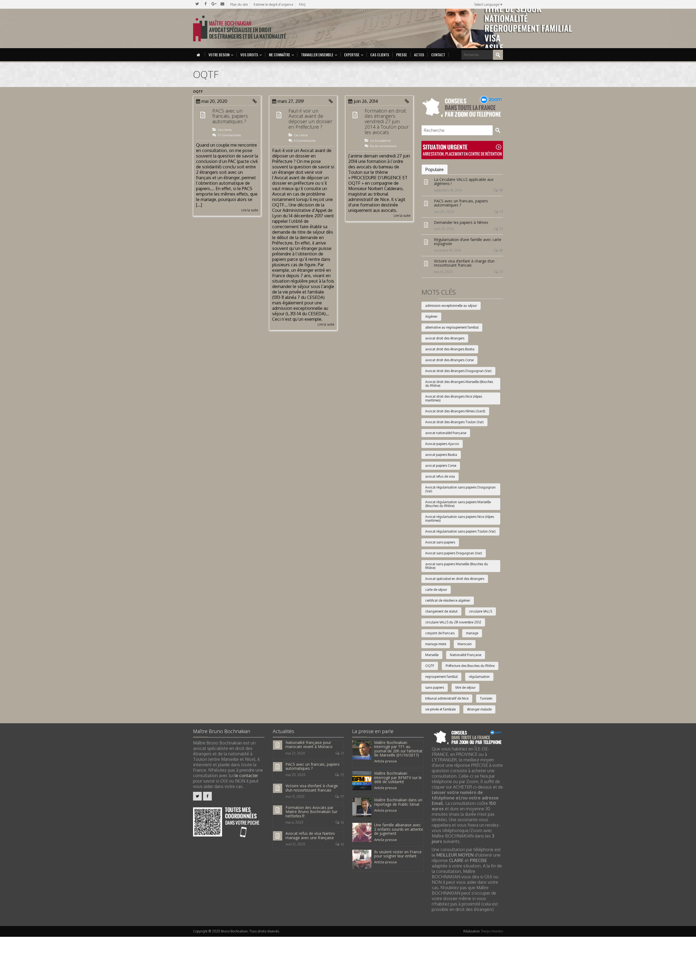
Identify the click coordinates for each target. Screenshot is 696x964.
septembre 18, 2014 (448, 190)
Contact (438, 54)
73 (501, 212)
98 (501, 190)
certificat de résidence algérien (447, 600)
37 (501, 272)
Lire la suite (249, 210)
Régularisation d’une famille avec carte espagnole (467, 241)
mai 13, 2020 (443, 272)
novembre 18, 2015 (447, 250)
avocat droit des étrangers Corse (449, 360)
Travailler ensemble (317, 54)
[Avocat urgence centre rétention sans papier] (462, 149)
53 (501, 229)
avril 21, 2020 (295, 844)
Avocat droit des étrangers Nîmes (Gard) (455, 411)
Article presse (385, 761)
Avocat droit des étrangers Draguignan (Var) (458, 371)
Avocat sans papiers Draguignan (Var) (453, 553)
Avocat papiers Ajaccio (442, 444)
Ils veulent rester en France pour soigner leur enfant (398, 853)
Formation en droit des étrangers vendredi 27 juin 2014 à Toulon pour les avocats (387, 121)
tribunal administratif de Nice (446, 698)
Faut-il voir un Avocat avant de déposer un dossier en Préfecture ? (310, 118)
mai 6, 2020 (294, 822)
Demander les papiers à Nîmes (461, 222)
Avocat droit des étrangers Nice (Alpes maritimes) (453, 398)
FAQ (302, 4)
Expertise (351, 54)
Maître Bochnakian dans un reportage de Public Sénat (398, 802)
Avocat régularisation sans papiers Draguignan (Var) (460, 489)
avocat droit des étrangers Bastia (449, 349)
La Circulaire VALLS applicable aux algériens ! (463, 181)
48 (501, 250)
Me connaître (279, 54)
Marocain (465, 644)
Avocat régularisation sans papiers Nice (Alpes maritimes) (459, 519)
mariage (472, 633)
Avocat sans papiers (440, 542)
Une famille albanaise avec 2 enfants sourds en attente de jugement (398, 829)
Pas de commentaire (383, 146)
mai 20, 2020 (444, 212)
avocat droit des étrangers (444, 338)
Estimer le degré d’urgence (273, 4)
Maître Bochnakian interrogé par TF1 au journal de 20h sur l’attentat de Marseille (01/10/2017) (398, 749)
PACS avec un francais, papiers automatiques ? (230, 116)
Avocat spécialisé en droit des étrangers (454, 579)
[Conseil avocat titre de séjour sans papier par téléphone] (462, 107)
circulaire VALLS (480, 611)
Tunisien (486, 698)
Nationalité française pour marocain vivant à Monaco (309, 744)
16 (342, 822)
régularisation (479, 677)
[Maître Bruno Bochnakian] (239, 28)
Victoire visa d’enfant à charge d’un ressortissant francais (464, 263)
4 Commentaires (304, 141)
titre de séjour (465, 687)
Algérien (431, 316)
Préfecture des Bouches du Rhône (470, 666)
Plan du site (239, 4)
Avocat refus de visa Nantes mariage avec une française (310, 835)
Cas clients (379, 54)
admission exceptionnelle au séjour (451, 306)
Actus (419, 54)
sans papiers (434, 687)
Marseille (432, 655)
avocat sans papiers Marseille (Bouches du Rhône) (456, 566)
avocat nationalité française (445, 433)
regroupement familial (441, 677)
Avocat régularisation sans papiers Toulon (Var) (460, 531)
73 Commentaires (229, 135)
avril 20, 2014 (444, 229)
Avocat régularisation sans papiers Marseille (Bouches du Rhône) (458, 504)
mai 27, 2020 (295, 753)
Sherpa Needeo (492, 931)
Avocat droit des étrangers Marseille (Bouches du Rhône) (459, 384)
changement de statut (441, 611)
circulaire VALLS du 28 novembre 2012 (453, 622)
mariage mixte (435, 644)
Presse (401, 54)
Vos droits (249, 54)
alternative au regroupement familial (451, 327)
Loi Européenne (380, 141)
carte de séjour (436, 590)
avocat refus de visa (440, 476)
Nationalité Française (465, 655)
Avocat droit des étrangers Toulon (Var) (454, 422)
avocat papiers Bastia (441, 455)
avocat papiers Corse (440, 466)
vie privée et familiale (440, 709)
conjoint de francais (440, 633)
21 (342, 753)
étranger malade (479, 709)
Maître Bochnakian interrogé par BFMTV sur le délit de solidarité (398, 777)
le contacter (246, 775)
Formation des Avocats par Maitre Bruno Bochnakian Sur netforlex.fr (311, 811)
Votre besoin (219, 54)
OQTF (429, 666)
